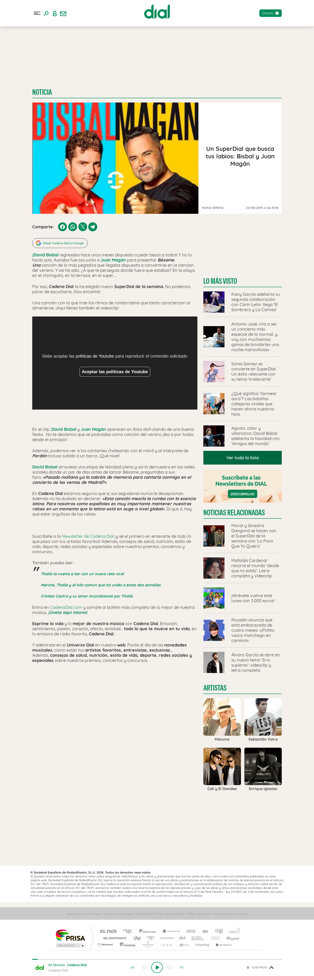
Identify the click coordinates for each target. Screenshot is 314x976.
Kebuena (229, 938)
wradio (149, 938)
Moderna (126, 944)
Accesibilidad (144, 913)
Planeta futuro (213, 938)
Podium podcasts (147, 944)
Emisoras (110, 913)
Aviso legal (126, 913)
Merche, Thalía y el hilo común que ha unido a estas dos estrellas (101, 584)
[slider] (157, 959)
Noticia (42, 92)
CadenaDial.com (66, 607)
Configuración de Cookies (230, 913)
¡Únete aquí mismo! (68, 612)
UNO (137, 938)
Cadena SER (189, 931)
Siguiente (182, 967)
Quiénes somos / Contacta (84, 913)
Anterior (132, 967)
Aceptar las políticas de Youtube (115, 371)
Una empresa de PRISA (70, 935)
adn (217, 931)
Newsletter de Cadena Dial (88, 536)
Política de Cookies (199, 913)
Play (157, 967)
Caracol (233, 931)
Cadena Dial (182, 938)
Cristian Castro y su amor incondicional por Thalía (87, 596)
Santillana (148, 931)
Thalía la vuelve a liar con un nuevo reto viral (82, 573)
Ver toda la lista (242, 457)
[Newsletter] (63, 13)
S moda (184, 944)
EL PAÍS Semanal (198, 938)
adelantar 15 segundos (169, 967)
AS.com (203, 931)
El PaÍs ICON (166, 944)
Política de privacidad (170, 913)
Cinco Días (166, 938)
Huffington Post (114, 938)
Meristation (223, 944)
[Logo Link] (157, 11)
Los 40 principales (129, 931)
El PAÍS (108, 931)
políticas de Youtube (95, 356)
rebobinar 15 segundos (144, 967)
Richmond (105, 944)
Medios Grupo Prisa (70, 945)
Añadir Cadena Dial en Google (63, 243)
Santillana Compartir (171, 931)
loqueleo (202, 944)
